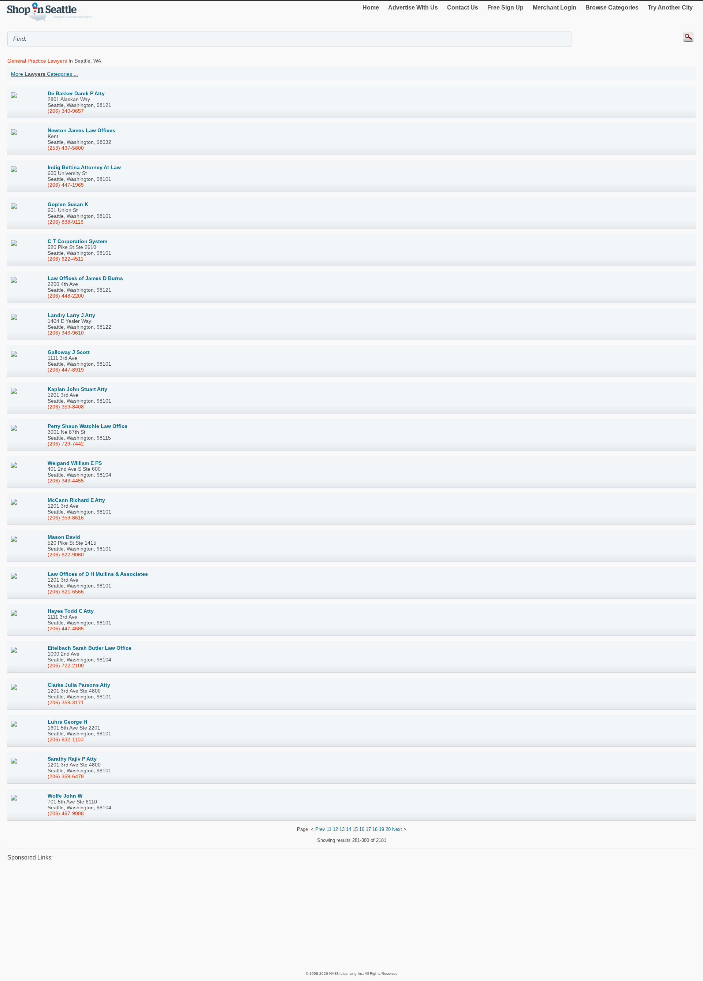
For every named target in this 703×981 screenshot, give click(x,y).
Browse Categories (612, 7)
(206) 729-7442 (66, 444)
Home (370, 7)
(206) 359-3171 (66, 702)
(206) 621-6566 (66, 591)
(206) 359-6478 (66, 776)
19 (381, 829)
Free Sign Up (505, 7)
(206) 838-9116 (65, 222)
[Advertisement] (227, 916)
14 (348, 829)
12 (335, 829)
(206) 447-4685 (66, 628)
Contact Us (462, 7)
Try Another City (670, 7)
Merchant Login (554, 7)
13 (342, 829)
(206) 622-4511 (65, 259)
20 (388, 829)
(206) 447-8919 (66, 370)
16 (361, 829)
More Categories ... (44, 74)
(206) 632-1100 (65, 739)
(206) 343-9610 (66, 333)
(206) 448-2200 (66, 296)
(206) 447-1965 (66, 185)
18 (374, 829)
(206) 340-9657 (66, 111)
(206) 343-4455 (66, 481)
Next (397, 829)
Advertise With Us (413, 7)
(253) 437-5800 (66, 148)
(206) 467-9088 (66, 813)
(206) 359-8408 (66, 407)
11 (329, 829)
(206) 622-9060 (66, 554)
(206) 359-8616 (66, 518)
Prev (320, 829)
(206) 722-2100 (66, 665)
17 (368, 829)
